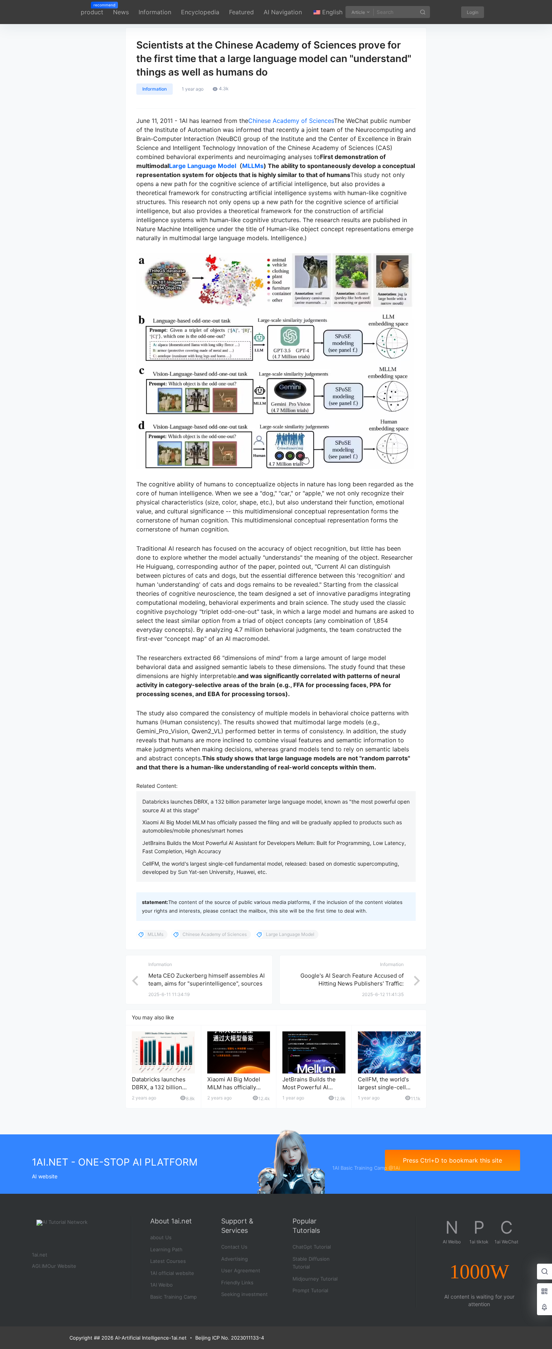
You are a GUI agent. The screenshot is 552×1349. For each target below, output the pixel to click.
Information (155, 12)
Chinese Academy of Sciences (291, 120)
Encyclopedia (200, 12)
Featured (241, 12)
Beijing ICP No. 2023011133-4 (229, 1338)
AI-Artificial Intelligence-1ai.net (150, 1338)
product (92, 9)
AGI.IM (39, 1266)
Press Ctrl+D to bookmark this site (452, 1160)
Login (472, 12)
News (121, 12)
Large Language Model (202, 166)
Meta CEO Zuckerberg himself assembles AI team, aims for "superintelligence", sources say (206, 983)
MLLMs (253, 166)
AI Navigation (283, 12)
